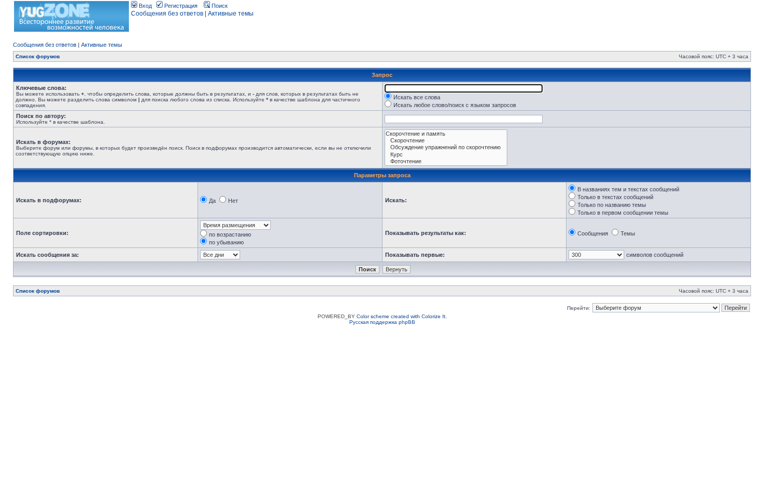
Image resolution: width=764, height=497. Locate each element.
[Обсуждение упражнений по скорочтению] (446, 147)
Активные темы (231, 13)
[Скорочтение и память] (446, 133)
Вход (144, 6)
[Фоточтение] (446, 161)
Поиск (219, 6)
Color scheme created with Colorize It (401, 316)
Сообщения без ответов (167, 13)
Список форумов (38, 56)
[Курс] (446, 154)
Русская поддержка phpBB (382, 322)
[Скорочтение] (446, 140)
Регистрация (180, 6)
